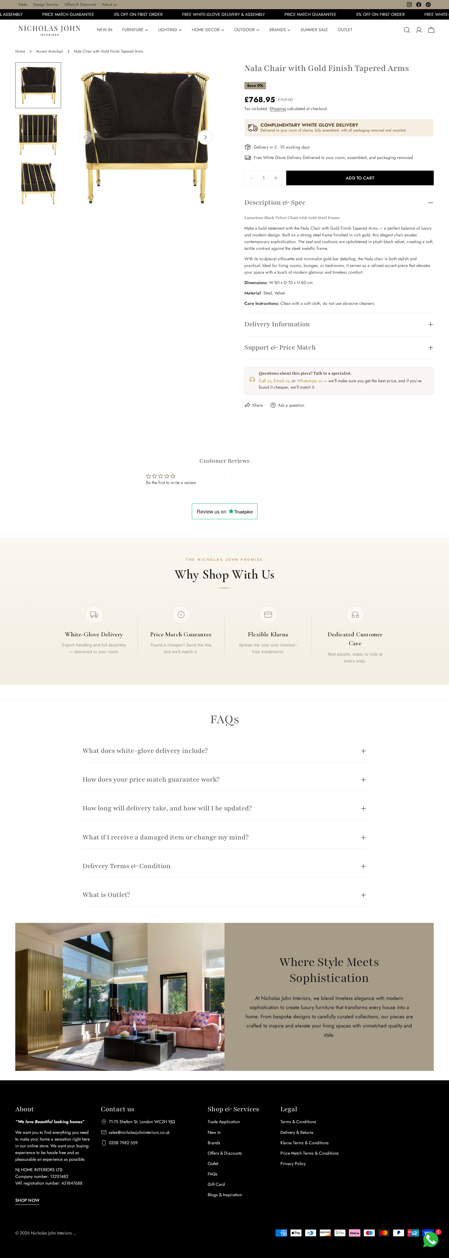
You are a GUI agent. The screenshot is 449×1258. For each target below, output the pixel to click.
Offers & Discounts (80, 4)
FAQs (212, 1174)
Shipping (277, 108)
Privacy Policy (293, 1163)
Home (20, 51)
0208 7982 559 (123, 1143)
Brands (214, 1143)
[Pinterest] (428, 4)
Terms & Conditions (298, 1122)
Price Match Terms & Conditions (309, 1153)
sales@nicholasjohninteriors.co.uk (139, 1132)
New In (214, 1132)
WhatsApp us (309, 381)
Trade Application (224, 1122)
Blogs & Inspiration (225, 1195)
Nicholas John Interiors (51, 1233)
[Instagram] (409, 4)
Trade (22, 4)
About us (109, 4)
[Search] (407, 30)
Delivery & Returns (296, 1132)
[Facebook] (418, 4)
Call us (265, 381)
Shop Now (27, 1200)
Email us (281, 381)
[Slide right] (205, 137)
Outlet (213, 1163)
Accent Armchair (49, 51)
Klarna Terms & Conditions (304, 1143)
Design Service (45, 4)
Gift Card (216, 1184)
